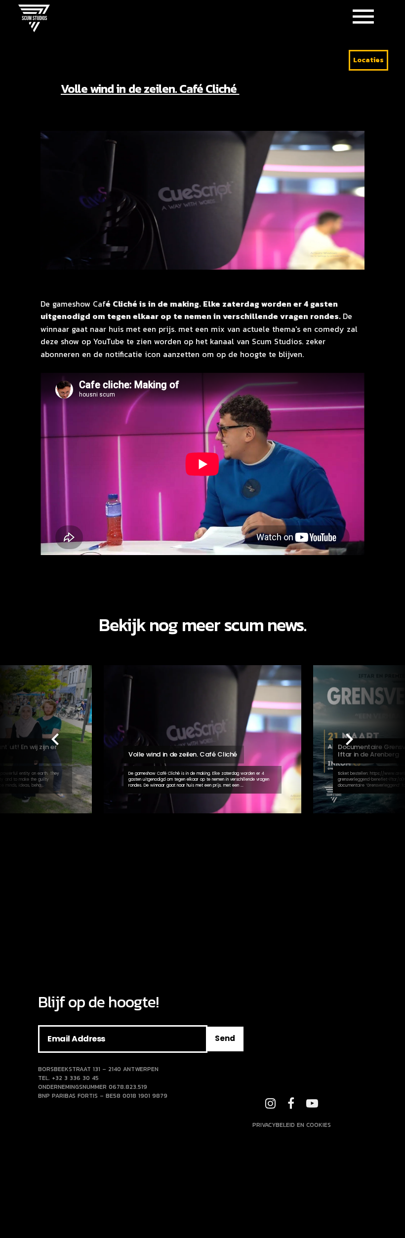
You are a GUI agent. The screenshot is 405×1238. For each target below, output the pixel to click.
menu (363, 16)
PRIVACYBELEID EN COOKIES (291, 1125)
